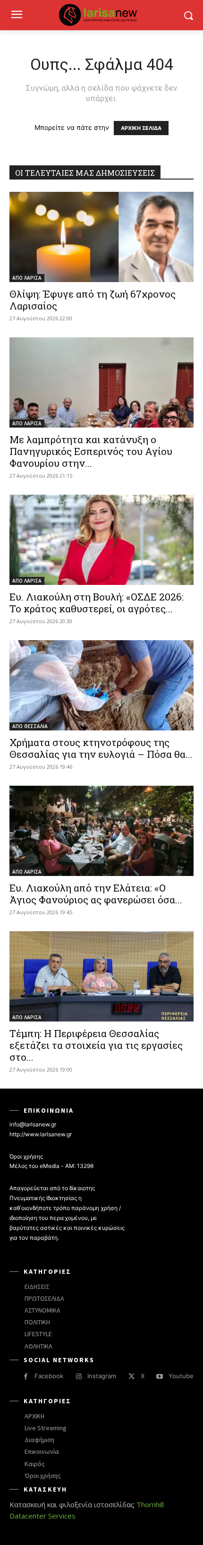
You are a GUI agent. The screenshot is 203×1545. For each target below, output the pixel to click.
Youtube (181, 1376)
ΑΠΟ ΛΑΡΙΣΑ (27, 278)
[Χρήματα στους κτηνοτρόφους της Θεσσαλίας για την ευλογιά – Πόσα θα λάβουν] (101, 685)
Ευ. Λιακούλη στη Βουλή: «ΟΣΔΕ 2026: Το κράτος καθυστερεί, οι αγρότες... (96, 602)
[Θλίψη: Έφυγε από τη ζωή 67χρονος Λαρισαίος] (101, 237)
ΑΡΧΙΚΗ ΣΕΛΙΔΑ (141, 128)
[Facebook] (26, 1376)
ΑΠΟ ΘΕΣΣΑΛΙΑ (30, 726)
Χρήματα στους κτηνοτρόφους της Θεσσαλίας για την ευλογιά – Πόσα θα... (101, 748)
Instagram (101, 1376)
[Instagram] (79, 1376)
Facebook (48, 1376)
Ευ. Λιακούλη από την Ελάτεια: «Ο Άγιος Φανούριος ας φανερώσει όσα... (95, 893)
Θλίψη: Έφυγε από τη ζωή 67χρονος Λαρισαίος (92, 299)
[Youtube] (160, 1376)
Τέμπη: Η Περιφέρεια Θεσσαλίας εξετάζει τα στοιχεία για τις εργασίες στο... (96, 1045)
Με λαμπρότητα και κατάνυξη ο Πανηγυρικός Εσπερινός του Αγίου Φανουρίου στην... (90, 451)
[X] (131, 1376)
